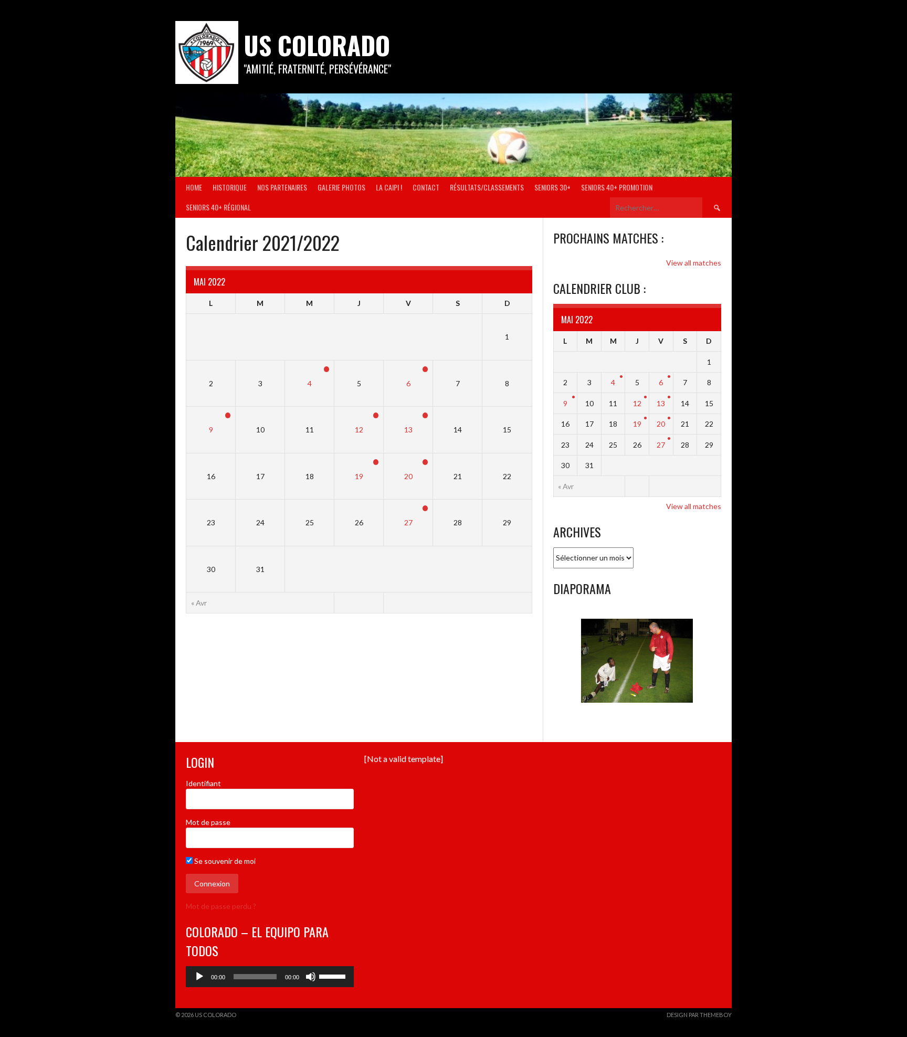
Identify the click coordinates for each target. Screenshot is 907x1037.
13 (408, 429)
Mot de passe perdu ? (221, 906)
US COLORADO (317, 45)
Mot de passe (208, 822)
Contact (426, 187)
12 (359, 429)
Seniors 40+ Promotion (616, 187)
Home (194, 187)
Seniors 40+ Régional (218, 207)
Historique (230, 187)
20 (408, 476)
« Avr (199, 602)
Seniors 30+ (552, 187)
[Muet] (310, 976)
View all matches (693, 262)
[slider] (334, 975)
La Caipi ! (389, 187)
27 (408, 522)
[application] (270, 976)
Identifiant (203, 783)
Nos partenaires (282, 187)
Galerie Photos (341, 187)
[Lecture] (199, 976)
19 (359, 476)
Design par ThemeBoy (699, 1014)
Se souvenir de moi (224, 860)
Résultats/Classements (487, 187)
